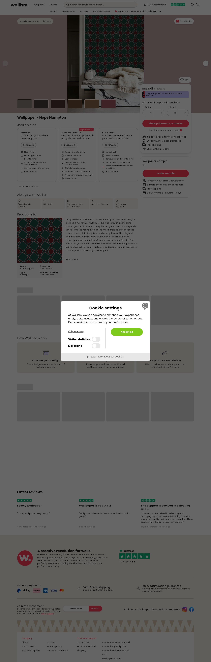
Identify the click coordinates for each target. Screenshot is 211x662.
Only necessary (76, 331)
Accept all (127, 331)
